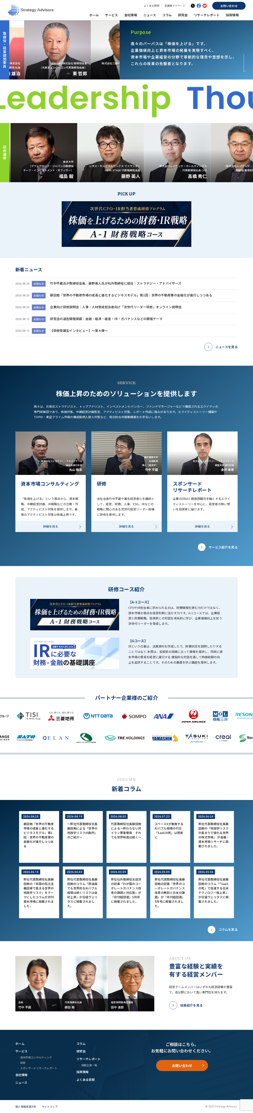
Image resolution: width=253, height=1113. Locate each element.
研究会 (183, 15)
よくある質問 (151, 5)
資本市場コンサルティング (36, 1057)
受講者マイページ (174, 5)
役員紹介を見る (191, 1005)
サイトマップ (50, 1106)
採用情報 (232, 15)
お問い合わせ (228, 6)
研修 (23, 1063)
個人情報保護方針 (26, 1106)
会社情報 (130, 15)
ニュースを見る (226, 346)
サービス (111, 15)
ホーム (94, 15)
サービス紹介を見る (223, 547)
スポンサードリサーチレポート (38, 1068)
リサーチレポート (207, 15)
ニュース (149, 15)
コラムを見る (228, 929)
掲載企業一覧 (89, 1065)
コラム (167, 15)
